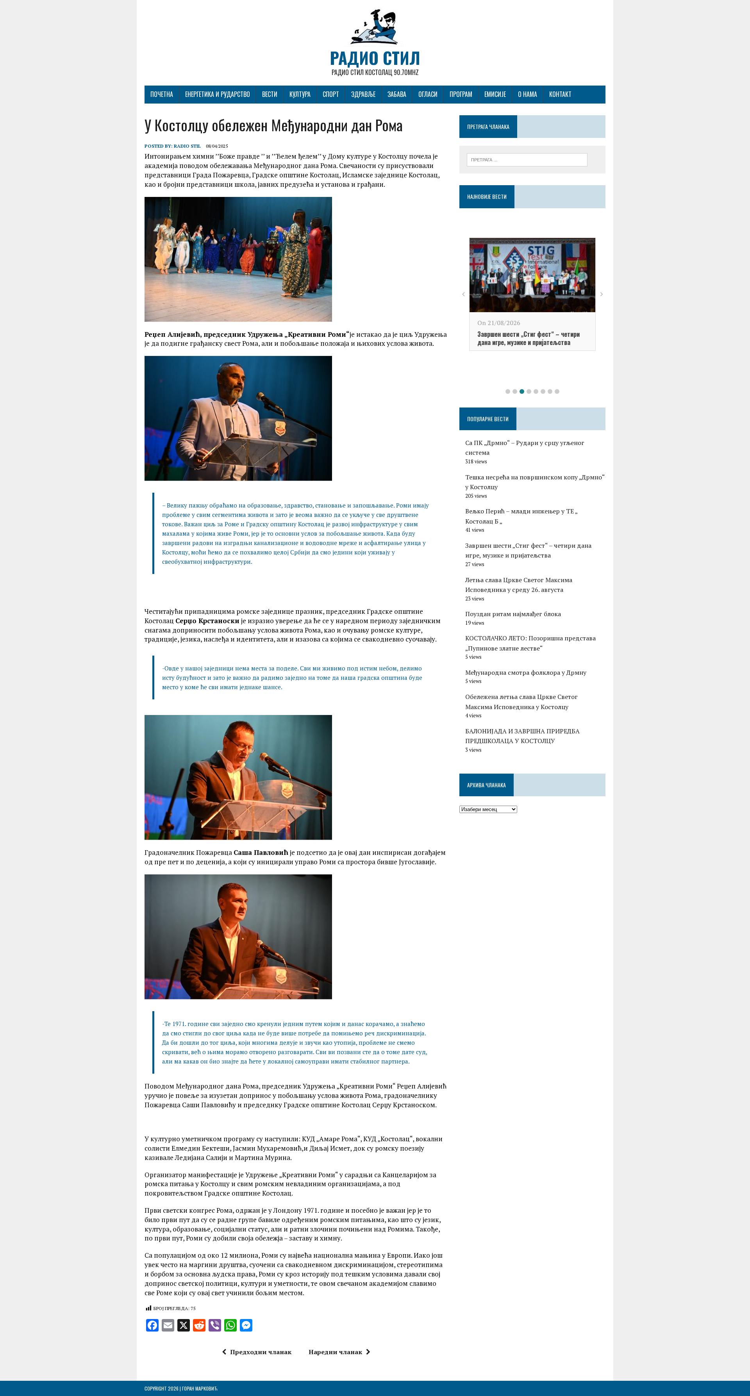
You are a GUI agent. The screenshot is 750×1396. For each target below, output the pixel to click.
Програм (461, 94)
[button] (507, 391)
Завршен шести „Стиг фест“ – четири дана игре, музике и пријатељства (528, 338)
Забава (397, 94)
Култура (300, 94)
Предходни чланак (260, 1352)
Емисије (495, 94)
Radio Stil (187, 146)
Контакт (560, 94)
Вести (269, 94)
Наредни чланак (335, 1352)
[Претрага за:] (527, 159)
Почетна (161, 94)
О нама (527, 94)
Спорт (331, 94)
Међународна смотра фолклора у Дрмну (525, 672)
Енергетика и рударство (217, 94)
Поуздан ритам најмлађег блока (513, 614)
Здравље (363, 94)
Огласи (428, 94)
